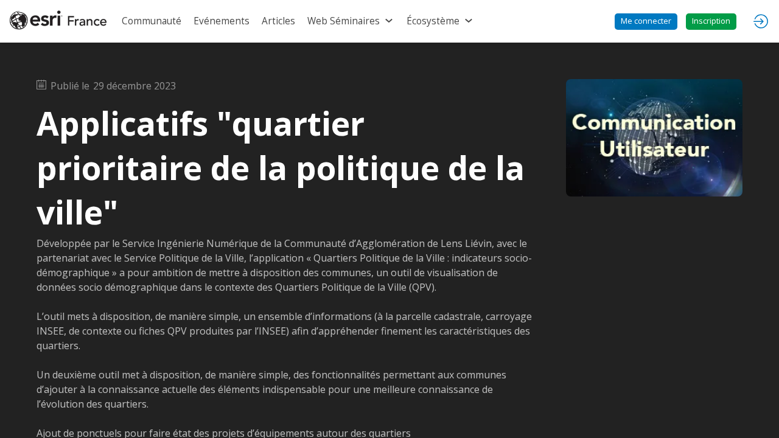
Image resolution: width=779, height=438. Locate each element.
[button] (646, 21)
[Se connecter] (760, 21)
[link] (151, 21)
